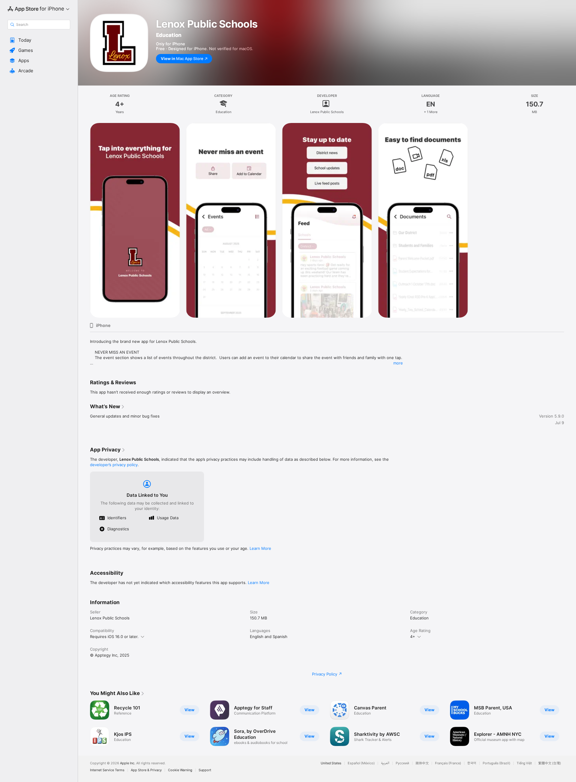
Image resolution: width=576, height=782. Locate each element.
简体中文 (422, 763)
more (398, 363)
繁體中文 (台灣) (549, 763)
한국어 (471, 763)
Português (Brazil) (496, 763)
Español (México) (361, 763)
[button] (39, 40)
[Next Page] (570, 723)
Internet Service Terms (107, 770)
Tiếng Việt (524, 763)
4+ (412, 636)
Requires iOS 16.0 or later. (114, 636)
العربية (385, 763)
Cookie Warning (180, 770)
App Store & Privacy (146, 770)
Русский (402, 763)
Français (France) (448, 763)
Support (205, 770)
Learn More (260, 548)
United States (331, 763)
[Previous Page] (84, 723)
